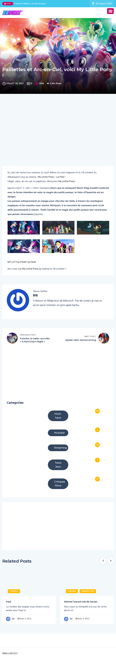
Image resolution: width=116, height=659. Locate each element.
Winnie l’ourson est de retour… (81, 601)
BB (13, 619)
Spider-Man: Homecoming (80, 340)
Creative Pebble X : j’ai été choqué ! (30, 3)
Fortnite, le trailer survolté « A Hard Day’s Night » (35, 340)
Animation (87, 591)
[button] (110, 11)
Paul (8, 601)
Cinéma (14, 591)
